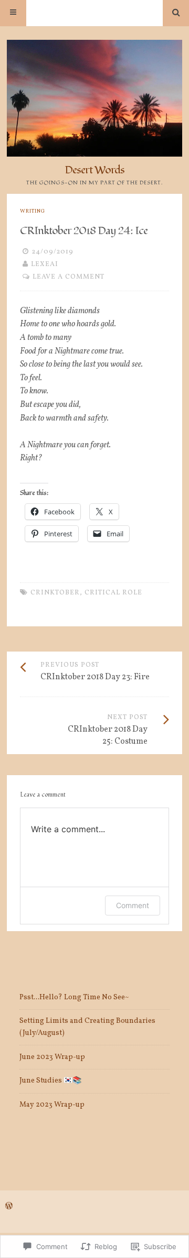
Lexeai (44, 264)
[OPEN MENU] (13, 13)
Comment (132, 905)
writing (32, 211)
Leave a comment (68, 277)
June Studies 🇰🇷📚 (50, 1081)
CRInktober (55, 593)
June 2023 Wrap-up (52, 1057)
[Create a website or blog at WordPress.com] (9, 1207)
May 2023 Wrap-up (52, 1105)
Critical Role (113, 593)
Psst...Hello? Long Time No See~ (74, 997)
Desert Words (94, 170)
